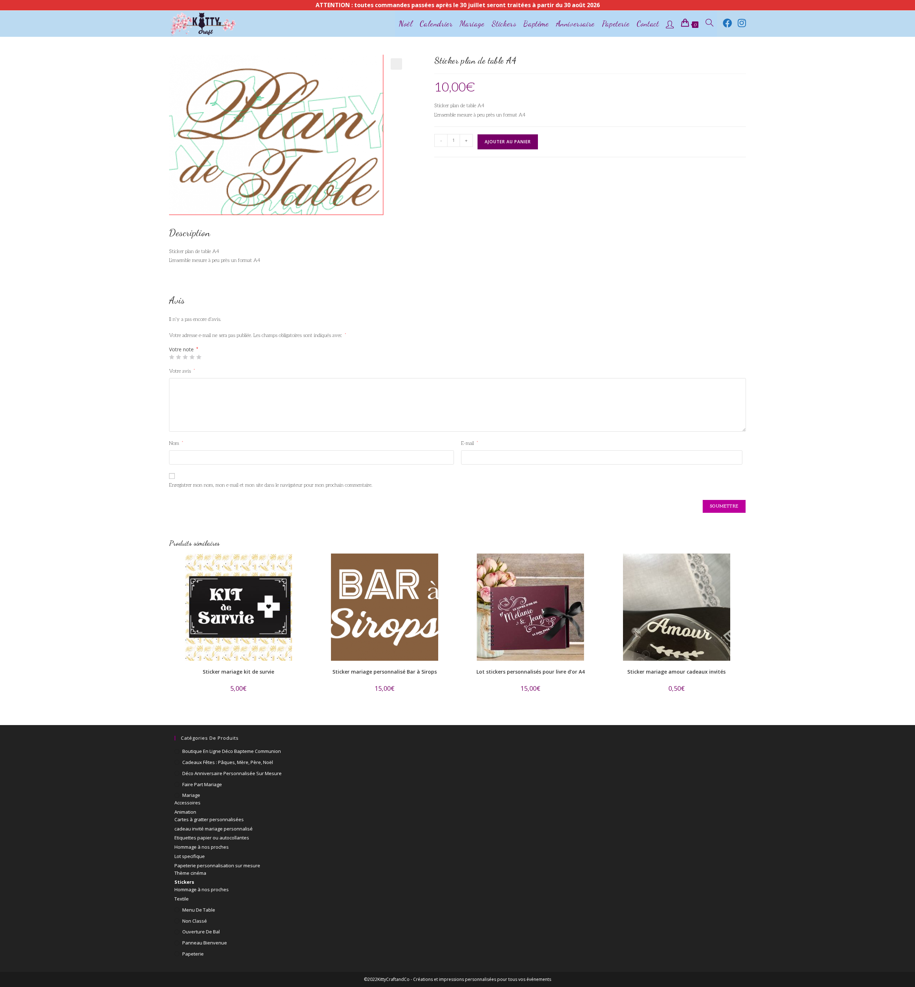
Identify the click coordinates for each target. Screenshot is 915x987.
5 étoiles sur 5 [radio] (198, 356)
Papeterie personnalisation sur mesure (217, 865)
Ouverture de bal (201, 931)
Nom (176, 443)
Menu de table (198, 910)
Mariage (191, 795)
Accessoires (187, 802)
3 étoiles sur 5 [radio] (185, 356)
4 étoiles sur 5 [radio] (191, 356)
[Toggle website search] (709, 24)
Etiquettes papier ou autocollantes (211, 837)
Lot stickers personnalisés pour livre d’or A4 (530, 671)
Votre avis (182, 371)
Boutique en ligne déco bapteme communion (231, 751)
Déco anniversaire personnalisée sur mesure (232, 773)
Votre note (183, 349)
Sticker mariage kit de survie (238, 671)
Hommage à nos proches (201, 847)
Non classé (194, 921)
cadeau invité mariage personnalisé (213, 828)
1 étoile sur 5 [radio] (171, 356)
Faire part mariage (202, 784)
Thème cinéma (190, 873)
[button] (396, 64)
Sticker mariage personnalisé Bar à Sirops (384, 671)
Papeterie (193, 954)
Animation (185, 812)
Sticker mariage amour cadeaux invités (676, 671)
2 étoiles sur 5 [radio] (178, 356)
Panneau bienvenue (204, 942)
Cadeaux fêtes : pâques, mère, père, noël (227, 762)
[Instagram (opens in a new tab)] (742, 23)
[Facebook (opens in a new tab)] (727, 23)
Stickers (184, 882)
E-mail (469, 443)
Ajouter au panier (508, 142)
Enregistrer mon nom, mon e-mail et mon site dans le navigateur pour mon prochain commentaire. (270, 485)
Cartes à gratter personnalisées (209, 819)
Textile (181, 899)
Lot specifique (189, 856)
